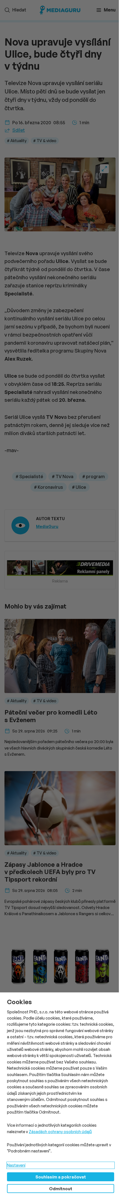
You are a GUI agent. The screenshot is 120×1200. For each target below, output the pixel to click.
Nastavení (16, 1165)
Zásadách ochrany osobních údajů (60, 1131)
